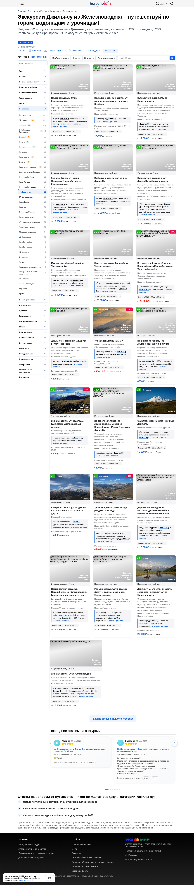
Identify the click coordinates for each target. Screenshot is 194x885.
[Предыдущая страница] (51, 743)
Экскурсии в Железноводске (63, 11)
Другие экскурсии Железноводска (113, 718)
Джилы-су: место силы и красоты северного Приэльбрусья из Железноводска (154, 591)
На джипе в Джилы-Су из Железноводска (64, 99)
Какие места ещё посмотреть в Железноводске (51, 801)
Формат (88, 58)
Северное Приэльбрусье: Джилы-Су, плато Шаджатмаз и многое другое (68, 510)
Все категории (39, 56)
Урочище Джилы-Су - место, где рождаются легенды (110, 509)
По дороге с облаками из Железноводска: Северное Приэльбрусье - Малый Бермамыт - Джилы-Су (112, 425)
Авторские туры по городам (32, 842)
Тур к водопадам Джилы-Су (108, 340)
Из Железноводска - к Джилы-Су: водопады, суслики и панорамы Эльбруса (111, 100)
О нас (74, 842)
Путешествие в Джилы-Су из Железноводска (152, 99)
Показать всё (25, 42)
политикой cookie (26, 880)
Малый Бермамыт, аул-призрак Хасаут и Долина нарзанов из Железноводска (110, 591)
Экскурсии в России (37, 11)
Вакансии (76, 846)
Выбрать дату (59, 58)
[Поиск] (172, 4)
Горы (24, 50)
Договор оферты (80, 864)
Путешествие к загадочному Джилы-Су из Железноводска (152, 179)
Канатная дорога (93, 50)
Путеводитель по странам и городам (36, 846)
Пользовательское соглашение (87, 851)
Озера (63, 50)
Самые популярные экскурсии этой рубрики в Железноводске (60, 795)
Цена (121, 58)
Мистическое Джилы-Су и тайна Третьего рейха (67, 265)
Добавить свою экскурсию (31, 851)
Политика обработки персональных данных (93, 855)
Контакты (133, 848)
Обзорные (77, 50)
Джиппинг (37, 50)
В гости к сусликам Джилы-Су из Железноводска (111, 265)
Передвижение (105, 58)
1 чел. (76, 58)
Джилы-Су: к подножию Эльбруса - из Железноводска (69, 342)
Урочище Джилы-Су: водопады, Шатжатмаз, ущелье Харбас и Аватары (67, 423)
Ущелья (51, 50)
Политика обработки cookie (85, 859)
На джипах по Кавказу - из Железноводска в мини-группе (153, 342)
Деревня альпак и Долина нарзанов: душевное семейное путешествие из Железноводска (153, 510)
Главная (22, 11)
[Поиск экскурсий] (172, 58)
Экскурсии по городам (29, 837)
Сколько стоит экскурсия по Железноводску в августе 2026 (58, 808)
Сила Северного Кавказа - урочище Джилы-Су (155, 422)
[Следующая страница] (175, 743)
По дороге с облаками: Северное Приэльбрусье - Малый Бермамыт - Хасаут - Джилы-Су (155, 266)
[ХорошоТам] (100, 4)
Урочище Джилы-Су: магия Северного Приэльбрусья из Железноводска (66, 180)
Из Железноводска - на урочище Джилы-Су (110, 179)
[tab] (106, 782)
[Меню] (22, 4)
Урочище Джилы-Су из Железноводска (71, 673)
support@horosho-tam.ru (140, 853)
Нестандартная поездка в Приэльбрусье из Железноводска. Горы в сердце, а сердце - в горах (69, 591)
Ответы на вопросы (81, 837)
